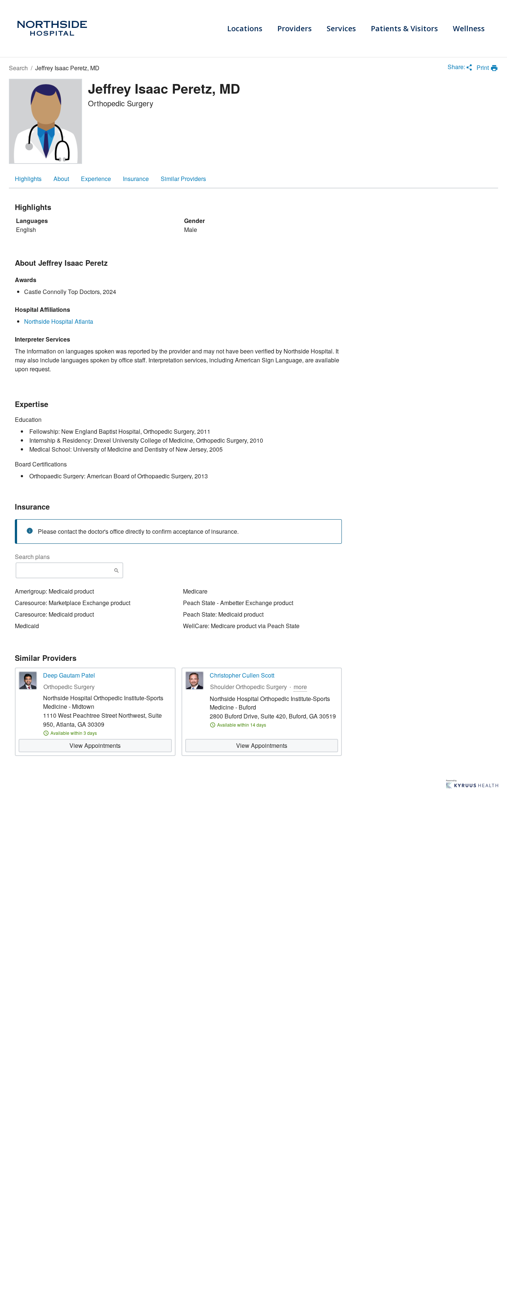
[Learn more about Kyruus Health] (472, 784)
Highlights (28, 178)
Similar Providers (183, 178)
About (61, 178)
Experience (96, 178)
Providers (294, 28)
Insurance (136, 178)
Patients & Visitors (404, 28)
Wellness (469, 28)
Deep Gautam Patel (69, 675)
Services (341, 28)
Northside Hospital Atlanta (58, 321)
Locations (244, 28)
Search (18, 68)
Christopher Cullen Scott (242, 675)
